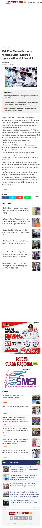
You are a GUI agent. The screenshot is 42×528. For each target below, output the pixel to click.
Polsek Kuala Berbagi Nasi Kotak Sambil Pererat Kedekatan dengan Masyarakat (22, 485)
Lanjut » (36, 508)
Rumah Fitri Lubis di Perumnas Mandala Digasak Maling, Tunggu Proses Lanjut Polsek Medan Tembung (15, 441)
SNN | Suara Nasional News (26, 524)
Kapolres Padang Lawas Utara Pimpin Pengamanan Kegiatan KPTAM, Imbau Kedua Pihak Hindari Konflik (24, 469)
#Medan (5, 189)
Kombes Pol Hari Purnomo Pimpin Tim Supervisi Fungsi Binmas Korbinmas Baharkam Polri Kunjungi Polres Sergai (15, 420)
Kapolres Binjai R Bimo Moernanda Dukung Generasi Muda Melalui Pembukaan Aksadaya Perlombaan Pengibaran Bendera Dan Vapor (24, 494)
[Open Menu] (2, 2)
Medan (8, 48)
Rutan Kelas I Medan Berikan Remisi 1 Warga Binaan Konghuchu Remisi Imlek (15, 451)
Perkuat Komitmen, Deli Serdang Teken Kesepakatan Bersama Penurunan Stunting (23, 501)
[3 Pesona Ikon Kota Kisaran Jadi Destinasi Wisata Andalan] (36, 399)
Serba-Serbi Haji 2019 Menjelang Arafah (15, 407)
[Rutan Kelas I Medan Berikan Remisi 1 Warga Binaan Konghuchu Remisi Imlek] (36, 453)
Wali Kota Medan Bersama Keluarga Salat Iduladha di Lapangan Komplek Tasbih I (17, 55)
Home (3, 48)
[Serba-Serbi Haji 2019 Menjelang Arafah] (36, 410)
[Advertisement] (21, 27)
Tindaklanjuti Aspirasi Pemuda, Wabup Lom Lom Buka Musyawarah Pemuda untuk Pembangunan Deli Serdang (23, 477)
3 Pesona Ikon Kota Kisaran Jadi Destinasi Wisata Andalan (13, 397)
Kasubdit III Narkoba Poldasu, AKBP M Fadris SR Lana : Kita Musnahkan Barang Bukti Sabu (15, 430)
